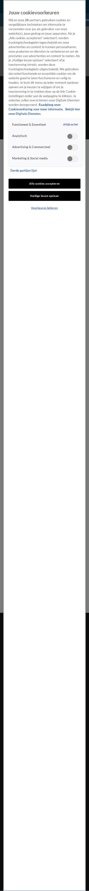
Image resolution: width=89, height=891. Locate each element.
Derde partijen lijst (23, 170)
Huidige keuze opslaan (44, 195)
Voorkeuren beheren (44, 207)
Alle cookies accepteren (44, 183)
